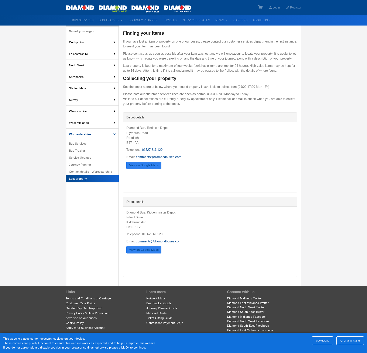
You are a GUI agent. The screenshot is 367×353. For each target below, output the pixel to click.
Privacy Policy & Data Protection (87, 313)
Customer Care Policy (80, 303)
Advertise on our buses (81, 318)
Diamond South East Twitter (245, 311)
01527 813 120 (152, 149)
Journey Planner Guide (161, 308)
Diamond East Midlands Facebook (250, 330)
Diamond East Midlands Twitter (248, 303)
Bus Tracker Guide (158, 303)
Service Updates (196, 20)
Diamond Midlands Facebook (246, 316)
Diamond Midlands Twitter (244, 298)
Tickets (170, 20)
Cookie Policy (75, 323)
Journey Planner (143, 20)
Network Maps (156, 298)
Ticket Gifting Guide (159, 318)
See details (322, 340)
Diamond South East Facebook (248, 325)
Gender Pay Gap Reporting (84, 308)
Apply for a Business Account (85, 327)
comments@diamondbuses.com (158, 157)
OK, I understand (350, 340)
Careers (240, 20)
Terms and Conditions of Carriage (88, 298)
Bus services (82, 20)
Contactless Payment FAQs (164, 323)
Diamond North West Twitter (246, 307)
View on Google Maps (144, 165)
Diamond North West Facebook (248, 321)
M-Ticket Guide (156, 313)
